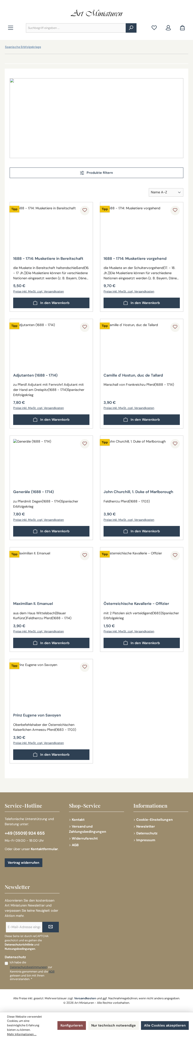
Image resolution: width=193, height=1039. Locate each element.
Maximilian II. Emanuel (33, 603)
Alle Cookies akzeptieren (165, 1025)
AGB (75, 845)
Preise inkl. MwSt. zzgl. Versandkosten (38, 291)
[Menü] (10, 28)
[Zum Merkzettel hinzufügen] (84, 210)
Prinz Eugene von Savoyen (37, 715)
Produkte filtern (99, 173)
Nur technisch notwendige (113, 1025)
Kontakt (78, 819)
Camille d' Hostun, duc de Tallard (133, 375)
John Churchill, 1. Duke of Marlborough (138, 492)
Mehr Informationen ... (21, 1034)
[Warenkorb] (182, 28)
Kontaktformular (44, 849)
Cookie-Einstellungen (154, 819)
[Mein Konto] (168, 28)
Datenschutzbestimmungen (28, 967)
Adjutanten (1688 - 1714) (35, 375)
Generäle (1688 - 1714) (33, 492)
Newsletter (145, 826)
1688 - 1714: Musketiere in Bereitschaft (48, 258)
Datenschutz (146, 833)
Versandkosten (85, 998)
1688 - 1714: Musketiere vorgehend (135, 258)
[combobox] (76, 28)
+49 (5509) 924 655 (25, 833)
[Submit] (50, 927)
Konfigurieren (71, 1025)
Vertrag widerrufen (23, 862)
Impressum (145, 840)
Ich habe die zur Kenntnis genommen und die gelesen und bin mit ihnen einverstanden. (32, 971)
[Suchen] (131, 28)
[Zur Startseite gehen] (96, 12)
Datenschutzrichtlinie (19, 944)
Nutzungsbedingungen (20, 949)
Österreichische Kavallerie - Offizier (136, 603)
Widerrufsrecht (85, 838)
